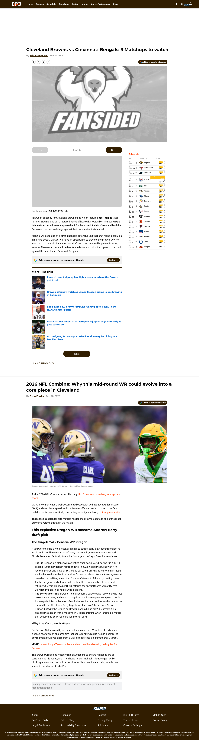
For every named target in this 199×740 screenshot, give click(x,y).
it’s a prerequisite (111, 512)
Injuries (84, 4)
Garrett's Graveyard (101, 4)
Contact (102, 715)
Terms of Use (130, 720)
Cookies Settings (132, 725)
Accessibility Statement (74, 725)
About (35, 715)
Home (35, 363)
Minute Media (17, 732)
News (30, 4)
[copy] (48, 62)
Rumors (40, 4)
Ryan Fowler (37, 396)
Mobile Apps (159, 715)
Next (113, 150)
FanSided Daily (40, 720)
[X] (182, 4)
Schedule (51, 4)
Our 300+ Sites (131, 715)
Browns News (47, 363)
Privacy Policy (105, 720)
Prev (39, 150)
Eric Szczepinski (39, 55)
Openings (66, 715)
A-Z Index (103, 725)
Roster (75, 4)
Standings (64, 4)
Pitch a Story (68, 720)
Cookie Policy (160, 720)
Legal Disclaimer (41, 725)
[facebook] (176, 4)
